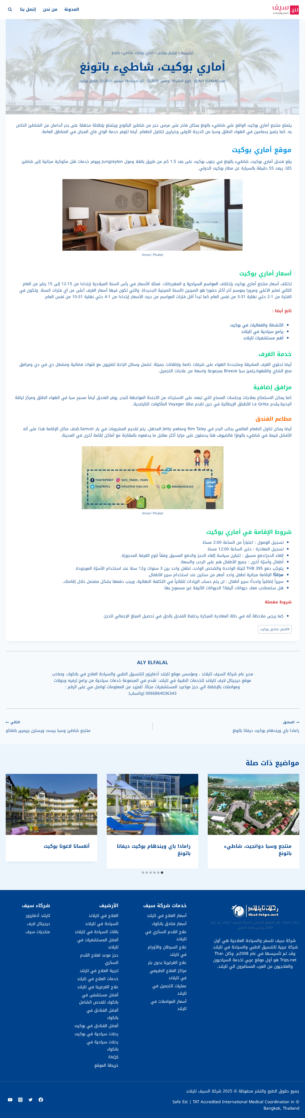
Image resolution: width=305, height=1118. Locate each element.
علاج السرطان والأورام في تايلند (167, 950)
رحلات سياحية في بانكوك (102, 1045)
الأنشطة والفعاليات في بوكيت (257, 325)
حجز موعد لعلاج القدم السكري (99, 958)
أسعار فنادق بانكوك (169, 923)
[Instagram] (20, 1099)
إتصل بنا (28, 9)
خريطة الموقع (106, 1065)
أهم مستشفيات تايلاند (263, 338)
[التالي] (14, 821)
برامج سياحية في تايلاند (262, 331)
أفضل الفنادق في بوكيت (96, 1026)
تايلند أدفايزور (38, 915)
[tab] (162, 872)
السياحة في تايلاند (101, 923)
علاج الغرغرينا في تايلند (97, 987)
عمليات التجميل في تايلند (169, 989)
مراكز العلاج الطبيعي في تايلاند (168, 974)
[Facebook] (40, 1099)
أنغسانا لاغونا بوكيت (67, 846)
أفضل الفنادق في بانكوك (102, 1013)
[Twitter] (30, 1099)
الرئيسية (187, 52)
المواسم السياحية (202, 284)
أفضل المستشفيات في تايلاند (97, 943)
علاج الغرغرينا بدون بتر (167, 962)
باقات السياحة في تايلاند (96, 932)
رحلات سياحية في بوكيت (96, 1034)
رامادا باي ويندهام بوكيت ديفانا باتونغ (266, 726)
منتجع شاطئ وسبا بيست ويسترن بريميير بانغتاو (48, 726)
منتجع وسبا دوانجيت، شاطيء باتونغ (258, 850)
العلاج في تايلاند (103, 915)
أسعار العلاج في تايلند (167, 915)
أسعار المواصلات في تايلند (169, 1005)
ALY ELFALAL (208, 81)
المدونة (71, 9)
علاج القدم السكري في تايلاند (166, 935)
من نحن (50, 9)
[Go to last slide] (290, 821)
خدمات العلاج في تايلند (97, 979)
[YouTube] (10, 1099)
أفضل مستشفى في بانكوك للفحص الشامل (98, 998)
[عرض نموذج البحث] (10, 9)
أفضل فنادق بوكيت (275, 629)
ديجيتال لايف (38, 923)
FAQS (113, 1057)
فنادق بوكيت (167, 52)
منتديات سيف (37, 932)
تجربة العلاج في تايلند (99, 970)
